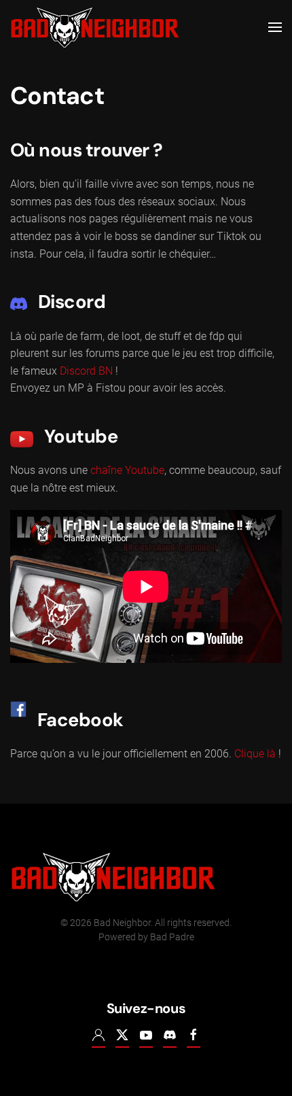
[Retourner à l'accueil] (95, 27)
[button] (275, 27)
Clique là (255, 753)
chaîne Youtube (127, 470)
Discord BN (86, 370)
